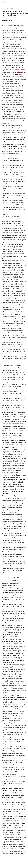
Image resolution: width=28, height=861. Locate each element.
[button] (25, 2)
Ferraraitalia (5, 154)
